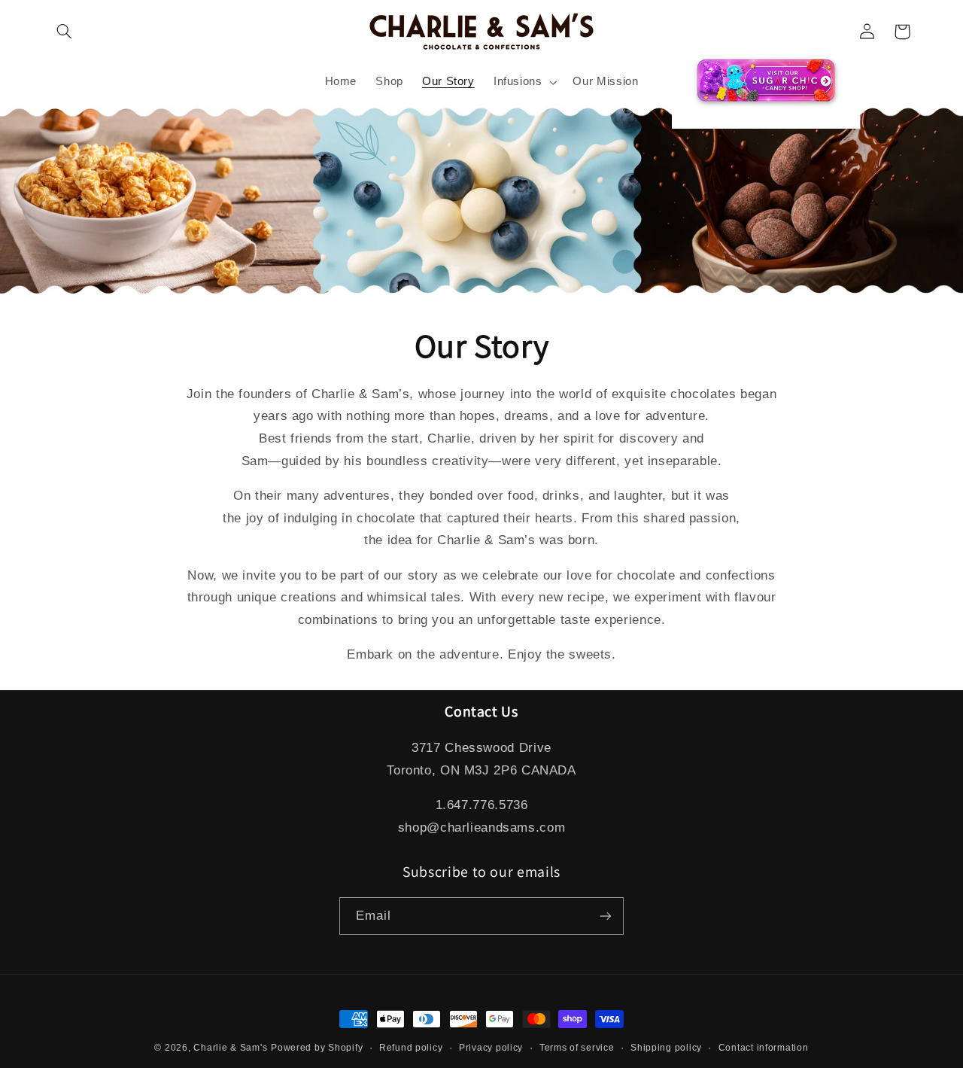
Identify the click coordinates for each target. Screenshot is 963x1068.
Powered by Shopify (317, 1047)
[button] (64, 31)
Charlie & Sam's (230, 1047)
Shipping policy (666, 1047)
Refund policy (411, 1047)
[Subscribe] (605, 915)
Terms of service (577, 1047)
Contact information (763, 1047)
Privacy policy (491, 1047)
